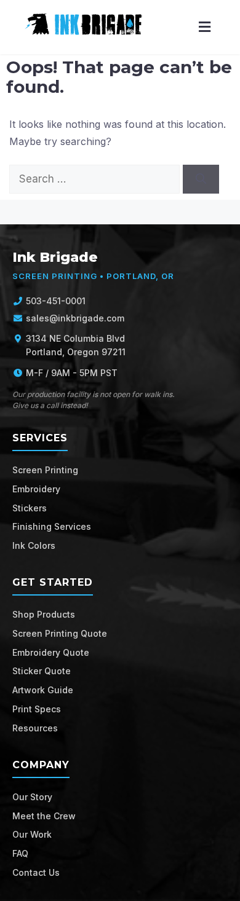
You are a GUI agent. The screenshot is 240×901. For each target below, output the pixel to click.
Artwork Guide (42, 690)
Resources (35, 728)
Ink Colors (33, 545)
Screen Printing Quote (59, 633)
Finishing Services (51, 526)
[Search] (201, 179)
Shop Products (43, 614)
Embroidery (36, 489)
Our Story (32, 797)
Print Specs (36, 709)
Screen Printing (45, 470)
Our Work (32, 834)
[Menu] (204, 27)
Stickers (29, 508)
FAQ (20, 853)
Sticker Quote (41, 671)
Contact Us (36, 872)
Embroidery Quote (50, 652)
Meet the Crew (44, 816)
